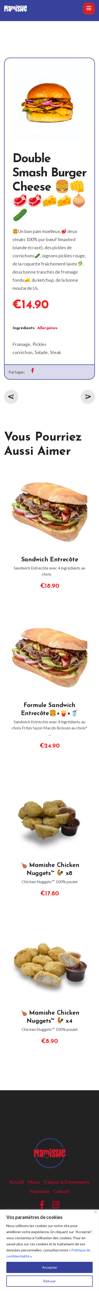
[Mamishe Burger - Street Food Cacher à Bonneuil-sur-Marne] (15, 8)
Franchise (40, 1191)
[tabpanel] (49, 344)
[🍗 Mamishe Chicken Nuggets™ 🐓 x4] (49, 929)
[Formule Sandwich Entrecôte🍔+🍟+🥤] (49, 621)
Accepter (49, 1267)
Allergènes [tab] (47, 328)
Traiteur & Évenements (66, 1182)
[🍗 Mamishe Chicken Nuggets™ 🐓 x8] (49, 781)
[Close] (95, 1212)
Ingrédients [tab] (23, 328)
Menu (34, 1182)
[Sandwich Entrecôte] (49, 476)
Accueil (16, 1182)
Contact (61, 1191)
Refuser (49, 1281)
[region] (49, 1250)
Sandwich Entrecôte (49, 560)
